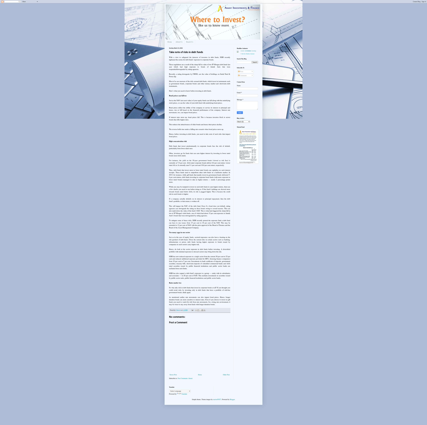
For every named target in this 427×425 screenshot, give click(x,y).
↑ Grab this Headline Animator (247, 54)
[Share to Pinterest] (204, 310)
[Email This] (196, 310)
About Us (179, 42)
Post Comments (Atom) (185, 378)
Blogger (232, 399)
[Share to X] (200, 310)
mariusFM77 (217, 399)
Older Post (226, 375)
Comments (243, 75)
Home (169, 42)
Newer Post (173, 375)
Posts (241, 71)
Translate (184, 394)
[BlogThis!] (198, 310)
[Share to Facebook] (202, 310)
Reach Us (189, 42)
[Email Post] (192, 310)
